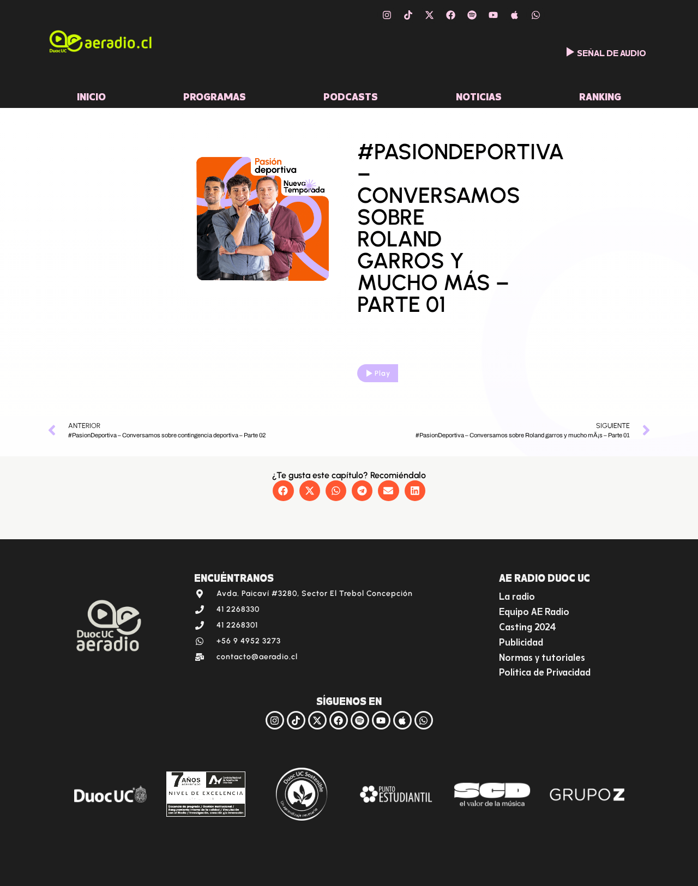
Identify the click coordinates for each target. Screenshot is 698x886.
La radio (517, 595)
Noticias (479, 95)
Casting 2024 (527, 625)
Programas (214, 95)
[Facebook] (450, 14)
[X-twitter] (429, 14)
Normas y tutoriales (542, 656)
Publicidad (521, 641)
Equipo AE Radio (534, 610)
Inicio (91, 95)
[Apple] (514, 14)
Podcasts (350, 95)
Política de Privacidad (545, 671)
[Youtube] (493, 14)
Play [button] (382, 373)
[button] (283, 490)
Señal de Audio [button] (611, 51)
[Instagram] (386, 14)
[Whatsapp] (535, 14)
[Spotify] (471, 14)
